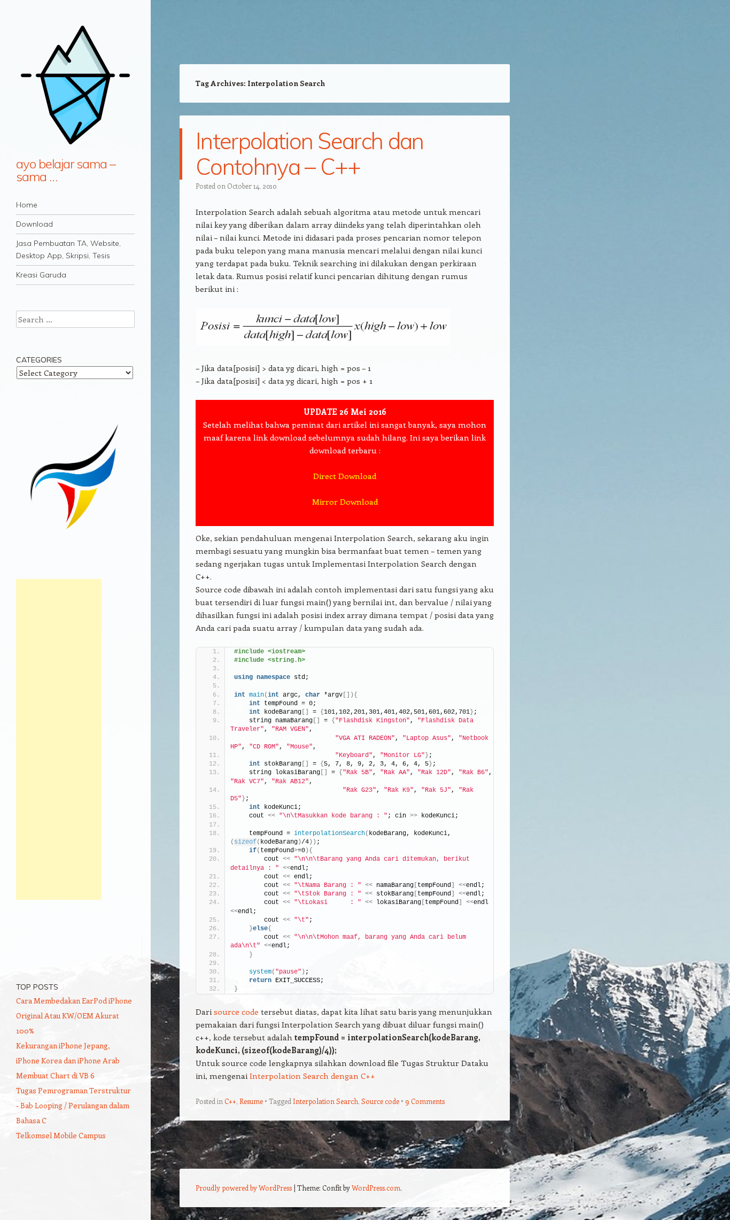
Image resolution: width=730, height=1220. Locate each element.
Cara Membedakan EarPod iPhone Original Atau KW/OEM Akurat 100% (74, 1015)
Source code (380, 1101)
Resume (251, 1101)
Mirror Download (345, 501)
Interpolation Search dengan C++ (312, 1075)
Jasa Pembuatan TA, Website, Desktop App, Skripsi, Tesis (68, 249)
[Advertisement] (59, 739)
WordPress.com (376, 1187)
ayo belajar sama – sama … (65, 170)
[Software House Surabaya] (75, 534)
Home (26, 205)
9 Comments (425, 1101)
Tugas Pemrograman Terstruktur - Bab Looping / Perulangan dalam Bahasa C (73, 1105)
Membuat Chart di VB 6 (55, 1075)
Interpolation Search (325, 1101)
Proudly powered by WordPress (244, 1187)
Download (34, 224)
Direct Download (344, 475)
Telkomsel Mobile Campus (61, 1135)
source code (236, 1011)
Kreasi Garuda (41, 275)
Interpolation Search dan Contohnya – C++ (310, 154)
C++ (230, 1101)
